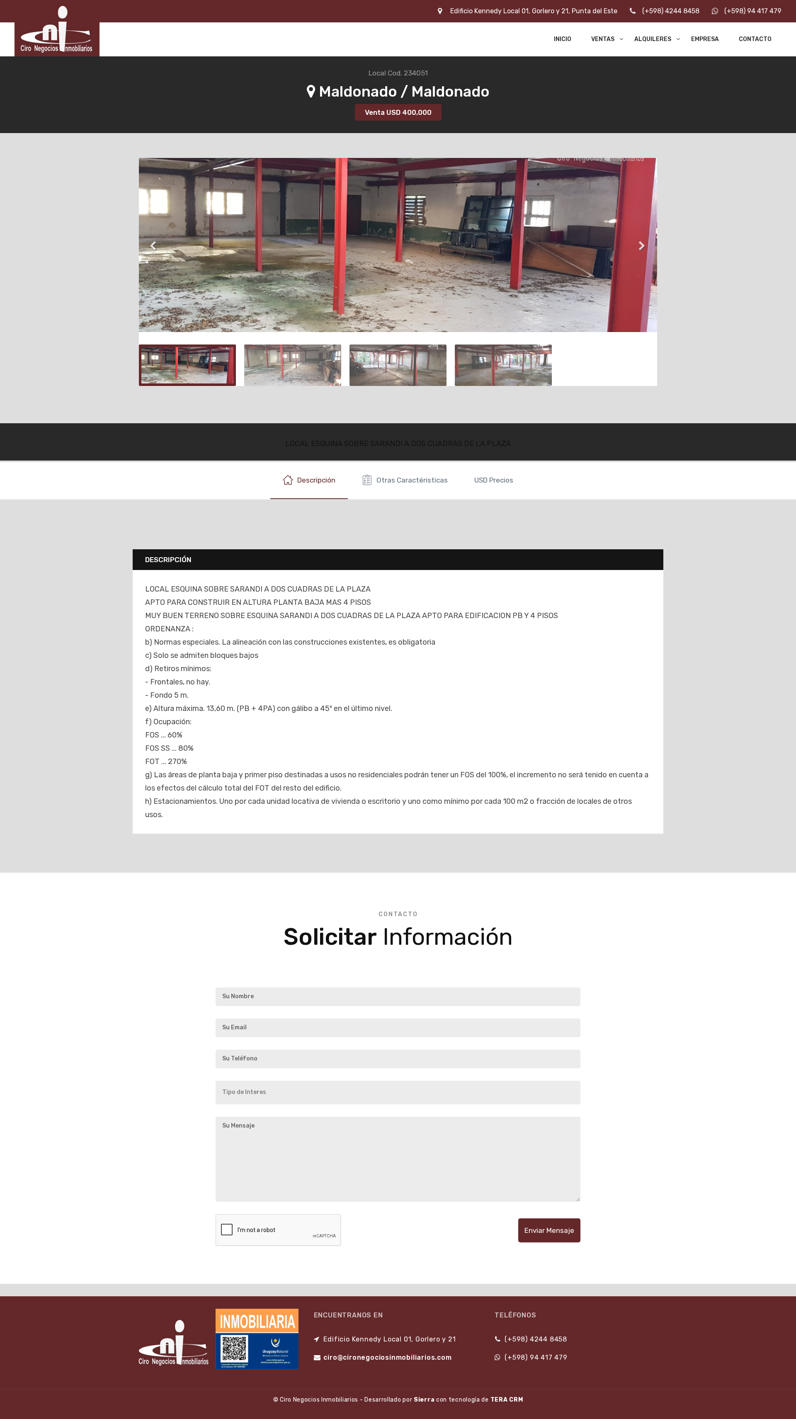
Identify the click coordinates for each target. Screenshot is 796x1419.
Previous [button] (153, 245)
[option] (398, 245)
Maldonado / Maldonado (402, 91)
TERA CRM (506, 1399)
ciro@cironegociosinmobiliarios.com (387, 1357)
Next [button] (642, 245)
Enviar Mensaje (549, 1230)
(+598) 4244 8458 (670, 11)
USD (493, 480)
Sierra (424, 1399)
